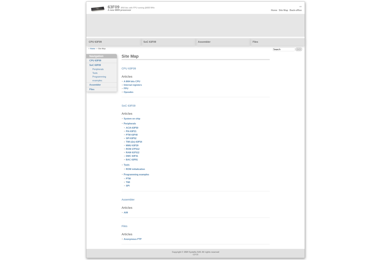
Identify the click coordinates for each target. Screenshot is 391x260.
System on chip (132, 118)
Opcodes (128, 92)
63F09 (131, 7)
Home (274, 10)
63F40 (132, 135)
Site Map (283, 10)
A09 (126, 212)
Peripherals (98, 69)
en (301, 6)
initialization (135, 169)
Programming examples (99, 78)
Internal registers (133, 85)
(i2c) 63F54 (134, 142)
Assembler (204, 42)
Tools (95, 73)
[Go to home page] (97, 9)
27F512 (132, 149)
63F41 (132, 156)
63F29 (132, 145)
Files (255, 42)
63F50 (132, 128)
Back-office (296, 10)
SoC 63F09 (149, 42)
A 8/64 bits (132, 81)
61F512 (132, 152)
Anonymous (133, 239)
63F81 (132, 159)
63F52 (131, 138)
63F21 (131, 131)
